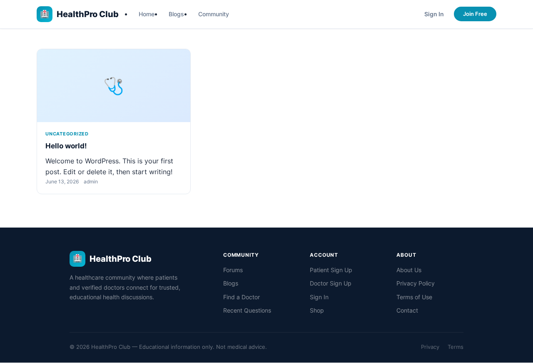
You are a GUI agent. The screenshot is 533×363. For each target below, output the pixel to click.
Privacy (430, 346)
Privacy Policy (415, 283)
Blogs (176, 14)
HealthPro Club (79, 14)
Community (213, 14)
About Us (408, 269)
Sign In (434, 14)
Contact (407, 310)
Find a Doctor (241, 296)
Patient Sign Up (331, 269)
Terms (455, 346)
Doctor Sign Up (330, 283)
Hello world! (66, 146)
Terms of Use (414, 296)
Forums (233, 269)
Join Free (475, 13)
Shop (317, 310)
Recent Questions (247, 310)
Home (146, 14)
